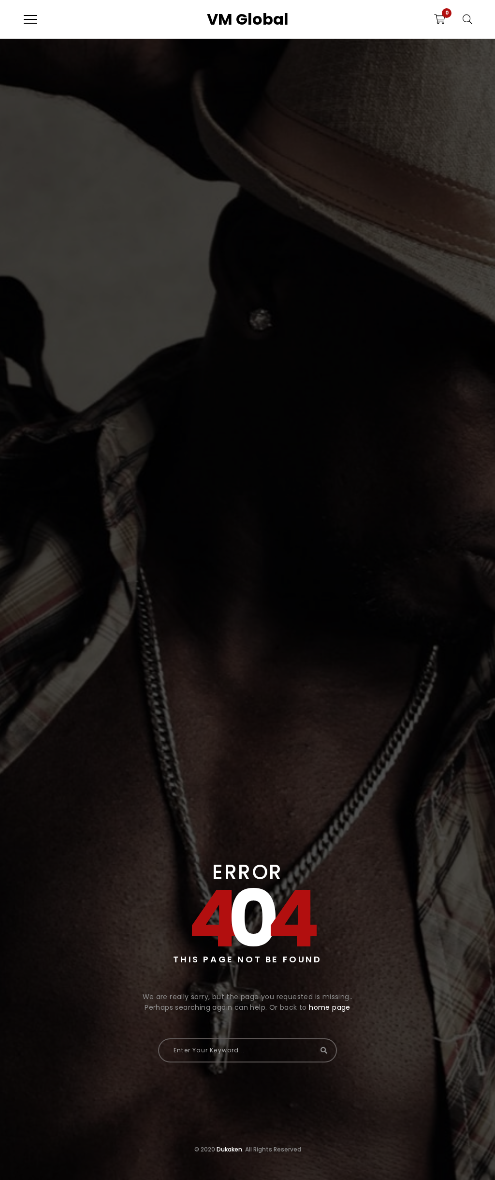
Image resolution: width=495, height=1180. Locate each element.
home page (329, 1007)
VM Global (248, 19)
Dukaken (229, 1149)
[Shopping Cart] (439, 19)
